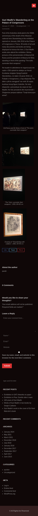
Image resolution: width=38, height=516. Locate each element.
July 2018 (7, 443)
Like (5, 250)
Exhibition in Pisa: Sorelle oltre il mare (18, 397)
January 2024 (9, 432)
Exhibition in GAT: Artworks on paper (17, 395)
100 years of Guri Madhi (13, 400)
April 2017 (8, 454)
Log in (6, 485)
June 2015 (8, 457)
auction (7, 470)
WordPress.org (9, 494)
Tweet (13, 250)
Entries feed (8, 488)
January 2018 (9, 446)
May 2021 (7, 435)
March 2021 (8, 437)
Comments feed (10, 491)
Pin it (21, 250)
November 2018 (10, 440)
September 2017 (10, 451)
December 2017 (10, 448)
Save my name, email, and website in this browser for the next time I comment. (18, 356)
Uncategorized (21, 26)
